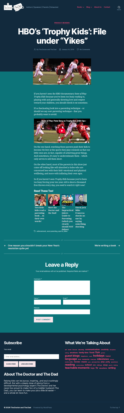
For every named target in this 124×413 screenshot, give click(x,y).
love (79, 359)
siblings (99, 365)
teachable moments (77, 367)
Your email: (7, 349)
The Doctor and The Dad (47, 49)
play (103, 362)
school (88, 365)
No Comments (85, 49)
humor (108, 356)
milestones (103, 359)
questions (114, 362)
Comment (38, 279)
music (84, 362)
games (103, 353)
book (69, 349)
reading (70, 364)
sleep (105, 365)
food (91, 352)
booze (74, 350)
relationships (80, 365)
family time (83, 352)
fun (97, 352)
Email (65, 298)
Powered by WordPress (42, 407)
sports (60, 231)
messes (93, 359)
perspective (96, 362)
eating (67, 353)
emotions (74, 353)
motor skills (69, 362)
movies (77, 362)
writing (111, 368)
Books (79, 7)
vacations (103, 368)
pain (89, 362)
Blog (88, 7)
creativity (105, 349)
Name (36, 298)
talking (115, 365)
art (66, 350)
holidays (99, 355)
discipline (113, 349)
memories (85, 359)
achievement (41, 231)
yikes (65, 231)
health (90, 356)
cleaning (81, 350)
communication (92, 349)
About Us (97, 7)
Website (36, 308)
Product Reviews (62, 23)
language (71, 359)
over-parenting (52, 231)
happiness (84, 356)
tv (97, 367)
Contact (107, 7)
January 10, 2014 (68, 49)
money (112, 359)
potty (108, 362)
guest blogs (72, 355)
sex (94, 365)
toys (93, 368)
